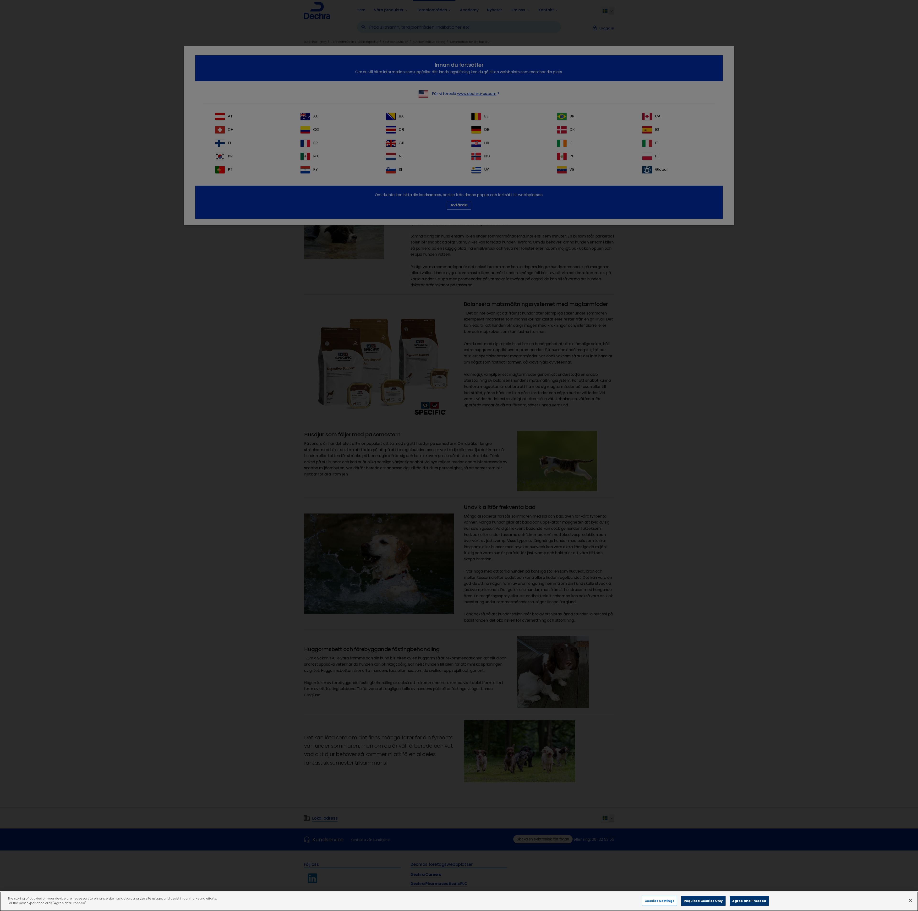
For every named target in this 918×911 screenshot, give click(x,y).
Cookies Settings (659, 901)
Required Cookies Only (703, 901)
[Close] (910, 900)
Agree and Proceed (749, 901)
